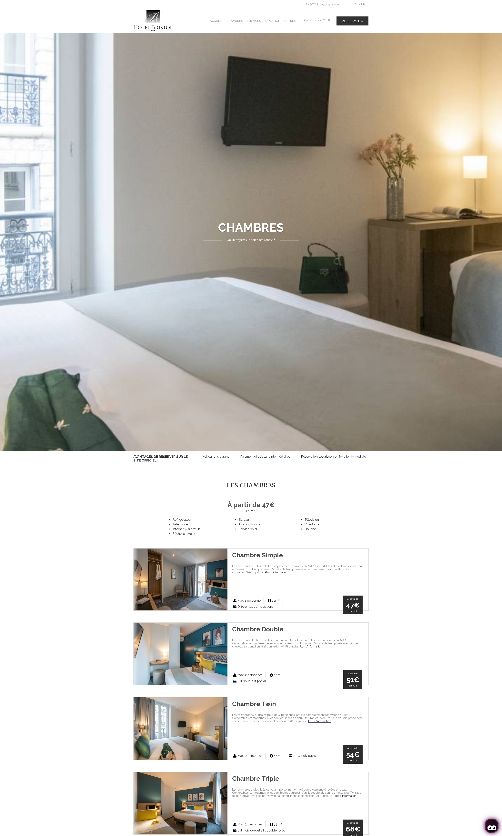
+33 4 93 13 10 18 (330, 4)
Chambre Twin (254, 703)
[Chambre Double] (180, 654)
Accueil (216, 20)
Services (254, 20)
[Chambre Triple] (180, 803)
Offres (290, 20)
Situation (272, 20)
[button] (312, 4)
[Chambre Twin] (180, 728)
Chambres (234, 20)
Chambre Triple (255, 778)
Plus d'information (276, 572)
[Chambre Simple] (180, 579)
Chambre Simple (257, 555)
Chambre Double (258, 629)
